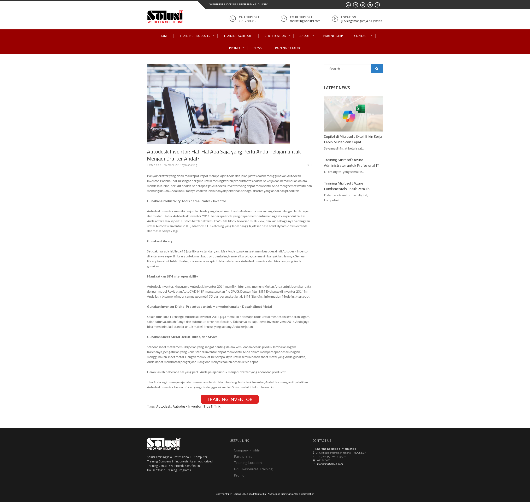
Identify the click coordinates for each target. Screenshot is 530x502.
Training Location (248, 462)
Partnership (333, 36)
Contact (361, 36)
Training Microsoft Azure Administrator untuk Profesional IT (351, 162)
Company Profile (247, 450)
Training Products (195, 36)
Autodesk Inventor (187, 406)
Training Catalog (287, 48)
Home (164, 36)
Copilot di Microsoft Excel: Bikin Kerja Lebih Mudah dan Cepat (353, 139)
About (305, 36)
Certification (275, 36)
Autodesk (163, 406)
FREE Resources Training (253, 469)
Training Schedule (238, 36)
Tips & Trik (211, 406)
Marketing (191, 165)
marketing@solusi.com (305, 21)
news (257, 48)
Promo (234, 48)
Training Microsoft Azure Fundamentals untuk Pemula (347, 186)
